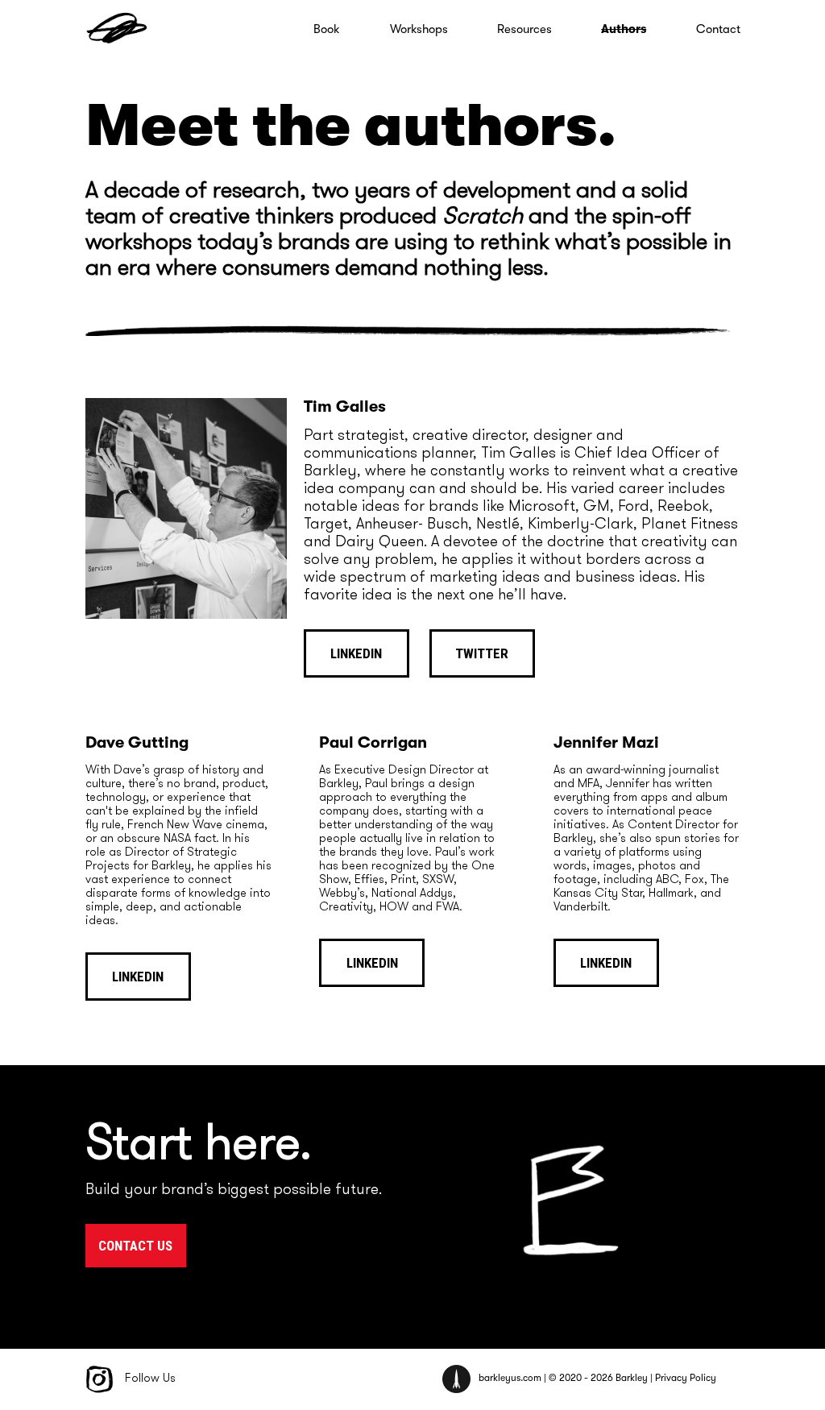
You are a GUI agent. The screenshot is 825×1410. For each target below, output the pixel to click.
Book (326, 29)
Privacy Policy (685, 1378)
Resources (524, 29)
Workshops (419, 29)
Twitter (481, 653)
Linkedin (356, 653)
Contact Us (135, 1246)
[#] (117, 33)
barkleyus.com (510, 1378)
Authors (623, 29)
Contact (718, 29)
